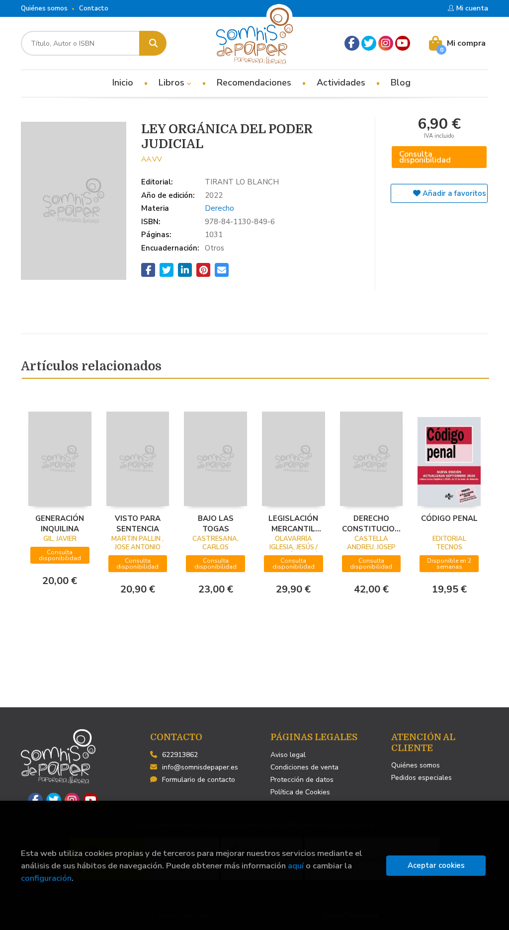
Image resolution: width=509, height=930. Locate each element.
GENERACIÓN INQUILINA (59, 523)
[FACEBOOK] (351, 43)
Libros (173, 82)
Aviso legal (288, 755)
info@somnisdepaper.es (200, 767)
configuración (46, 878)
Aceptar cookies (436, 865)
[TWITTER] (368, 43)
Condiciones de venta (304, 767)
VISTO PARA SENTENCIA (138, 523)
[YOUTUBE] (402, 43)
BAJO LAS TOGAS (216, 523)
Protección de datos (302, 779)
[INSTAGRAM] (385, 43)
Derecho (219, 208)
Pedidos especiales (421, 777)
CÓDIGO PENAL (449, 518)
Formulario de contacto (198, 779)
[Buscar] (153, 43)
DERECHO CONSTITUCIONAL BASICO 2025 (371, 523)
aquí (296, 865)
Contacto (93, 8)
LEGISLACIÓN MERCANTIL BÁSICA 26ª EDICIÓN (293, 523)
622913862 (180, 755)
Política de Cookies (300, 792)
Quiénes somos (44, 8)
